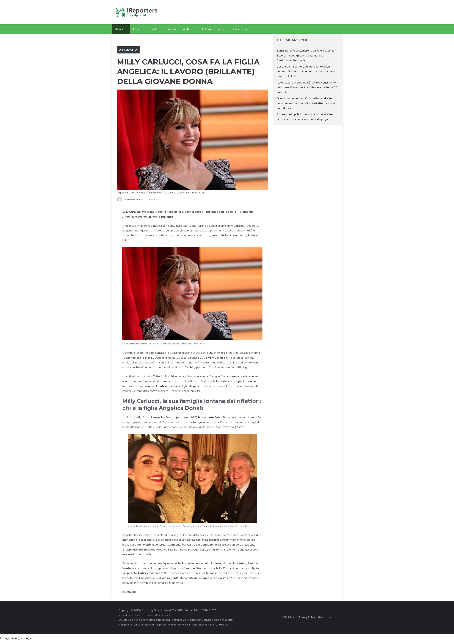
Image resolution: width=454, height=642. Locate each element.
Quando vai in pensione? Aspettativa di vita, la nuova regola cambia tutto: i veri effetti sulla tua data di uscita (306, 103)
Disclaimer (289, 617)
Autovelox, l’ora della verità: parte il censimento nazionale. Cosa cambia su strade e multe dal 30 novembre (307, 87)
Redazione (324, 617)
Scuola (222, 29)
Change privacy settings (15, 638)
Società (171, 29)
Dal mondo (240, 29)
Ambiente (189, 29)
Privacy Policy (307, 617)
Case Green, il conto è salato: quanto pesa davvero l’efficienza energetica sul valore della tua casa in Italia (306, 71)
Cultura (206, 29)
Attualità (120, 29)
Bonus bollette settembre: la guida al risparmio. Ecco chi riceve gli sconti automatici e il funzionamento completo (306, 55)
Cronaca (138, 29)
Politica (154, 29)
